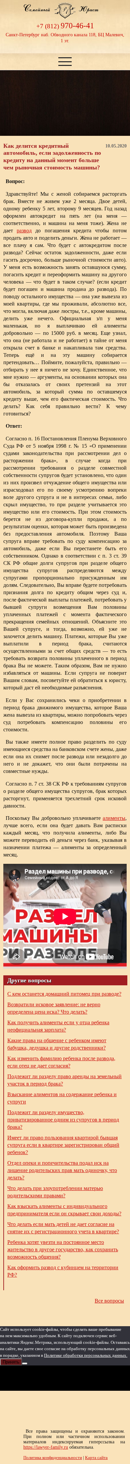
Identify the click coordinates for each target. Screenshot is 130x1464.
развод (24, 230)
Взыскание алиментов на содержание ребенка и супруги (62, 1098)
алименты (114, 818)
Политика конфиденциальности (52, 1457)
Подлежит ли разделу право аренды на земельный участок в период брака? (64, 1080)
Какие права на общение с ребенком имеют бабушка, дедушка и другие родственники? (56, 1044)
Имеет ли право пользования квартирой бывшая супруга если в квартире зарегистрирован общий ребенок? (63, 1145)
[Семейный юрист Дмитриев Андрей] (65, 16)
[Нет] (24, 1363)
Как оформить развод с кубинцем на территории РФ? (62, 1271)
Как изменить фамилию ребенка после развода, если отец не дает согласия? (61, 1062)
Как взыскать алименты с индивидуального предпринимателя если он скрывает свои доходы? (64, 1209)
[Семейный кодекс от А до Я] (89, 1378)
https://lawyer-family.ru (45, 1447)
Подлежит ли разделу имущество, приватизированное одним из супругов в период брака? (63, 1119)
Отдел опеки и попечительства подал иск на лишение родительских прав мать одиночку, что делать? (62, 1170)
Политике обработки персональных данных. (85, 1355)
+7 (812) (65, 26)
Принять (11, 1361)
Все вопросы (109, 1301)
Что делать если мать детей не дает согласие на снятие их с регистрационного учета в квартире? (63, 1227)
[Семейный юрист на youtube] (40, 1378)
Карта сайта (96, 1457)
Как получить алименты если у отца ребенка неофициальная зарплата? (58, 1026)
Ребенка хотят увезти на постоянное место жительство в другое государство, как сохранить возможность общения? (62, 1249)
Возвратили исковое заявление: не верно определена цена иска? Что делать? (53, 1008)
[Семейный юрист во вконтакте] (65, 1378)
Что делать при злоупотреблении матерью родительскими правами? (55, 1191)
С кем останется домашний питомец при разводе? (64, 994)
